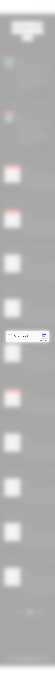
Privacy (41, 340)
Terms (45, 340)
